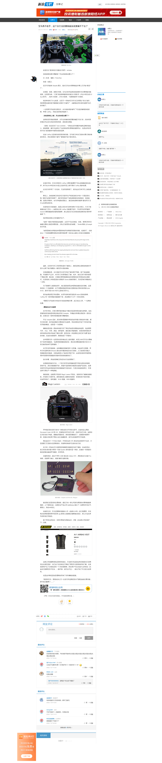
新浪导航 (123, 4)
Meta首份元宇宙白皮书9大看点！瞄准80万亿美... (112, 198)
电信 (70, 20)
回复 (91, 658)
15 (79, 624)
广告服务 (109, 211)
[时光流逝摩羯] (41, 720)
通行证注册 (118, 215)
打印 (85, 616)
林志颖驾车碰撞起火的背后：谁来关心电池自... (111, 193)
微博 (56, 29)
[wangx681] (41, 711)
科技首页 (42, 20)
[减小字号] (89, 29)
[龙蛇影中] (41, 700)
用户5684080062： (54, 681)
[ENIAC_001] (41, 674)
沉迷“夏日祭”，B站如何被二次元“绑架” (109, 181)
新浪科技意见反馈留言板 (109, 204)
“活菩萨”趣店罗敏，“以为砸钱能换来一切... (110, 190)
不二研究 (104, 143)
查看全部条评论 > (66, 727)
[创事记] (59, 4)
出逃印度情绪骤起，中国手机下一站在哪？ (110, 178)
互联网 (62, 20)
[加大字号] (93, 29)
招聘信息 (109, 215)
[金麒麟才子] (41, 653)
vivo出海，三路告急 (105, 195)
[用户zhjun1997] (41, 664)
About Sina (118, 211)
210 (88, 624)
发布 (88, 638)
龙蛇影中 (49, 698)
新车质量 (70, 762)
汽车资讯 (65, 762)
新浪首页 (118, 4)
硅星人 (63, 29)
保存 (79, 616)
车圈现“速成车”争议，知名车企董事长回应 (70, 754)
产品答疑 (100, 218)
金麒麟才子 (49, 651)
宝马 (68, 749)
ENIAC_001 (50, 672)
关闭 (91, 616)
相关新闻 (43, 735)
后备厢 (64, 749)
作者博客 (119, 39)
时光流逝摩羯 (50, 719)
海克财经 (104, 131)
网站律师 (109, 218)
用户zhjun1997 (51, 662)
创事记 (52, 20)
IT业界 (78, 20)
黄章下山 (101, 137)
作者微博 (105, 39)
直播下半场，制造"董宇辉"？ (107, 148)
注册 (80, 638)
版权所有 (120, 225)
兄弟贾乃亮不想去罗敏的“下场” (107, 184)
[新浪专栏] (45, 4)
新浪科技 (113, 4)
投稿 (87, 20)
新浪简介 (100, 211)
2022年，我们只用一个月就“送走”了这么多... (111, 176)
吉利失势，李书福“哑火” (106, 173)
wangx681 (49, 710)
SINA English (119, 218)
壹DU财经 (105, 117)
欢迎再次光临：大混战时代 (106, 187)
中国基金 (76, 762)
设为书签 (107, 4)
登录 (75, 638)
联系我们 (100, 215)
